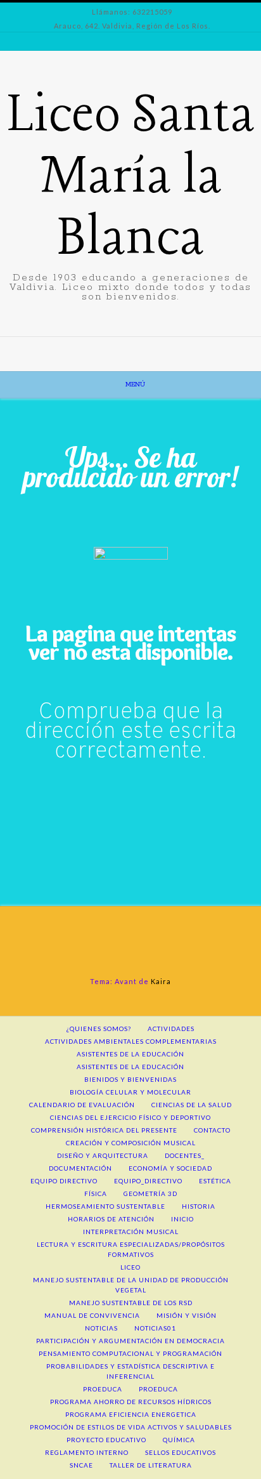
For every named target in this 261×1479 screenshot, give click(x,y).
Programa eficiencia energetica (130, 1414)
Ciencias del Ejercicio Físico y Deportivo (130, 1117)
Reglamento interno (87, 1452)
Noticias (101, 1328)
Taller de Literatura (151, 1465)
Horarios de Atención (111, 1219)
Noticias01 (155, 1328)
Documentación (80, 1168)
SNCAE (81, 1465)
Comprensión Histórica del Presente (104, 1130)
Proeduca (102, 1389)
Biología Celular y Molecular (130, 1092)
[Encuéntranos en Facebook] (138, 346)
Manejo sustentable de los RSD (131, 1302)
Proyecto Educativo (106, 1439)
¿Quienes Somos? (99, 1028)
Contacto (212, 1130)
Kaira (161, 981)
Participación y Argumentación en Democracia (130, 1340)
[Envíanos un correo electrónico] (122, 346)
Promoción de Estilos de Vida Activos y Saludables (131, 1427)
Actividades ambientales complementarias (131, 1041)
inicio (182, 1219)
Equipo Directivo (64, 1181)
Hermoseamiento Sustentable (105, 1206)
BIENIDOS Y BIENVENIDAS (130, 1079)
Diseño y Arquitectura (102, 1155)
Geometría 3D (150, 1193)
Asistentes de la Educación (130, 1066)
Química (179, 1439)
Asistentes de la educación (130, 1054)
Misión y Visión (186, 1315)
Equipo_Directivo (148, 1181)
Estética (215, 1181)
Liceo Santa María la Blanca (131, 178)
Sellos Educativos (180, 1452)
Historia (198, 1206)
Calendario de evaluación (82, 1104)
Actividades (171, 1028)
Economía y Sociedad (170, 1168)
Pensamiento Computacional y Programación (130, 1353)
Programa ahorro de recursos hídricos (131, 1401)
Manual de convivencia (92, 1315)
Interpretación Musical (131, 1231)
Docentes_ (185, 1155)
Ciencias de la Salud (191, 1104)
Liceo (130, 1267)
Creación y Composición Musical (131, 1143)
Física (95, 1193)
